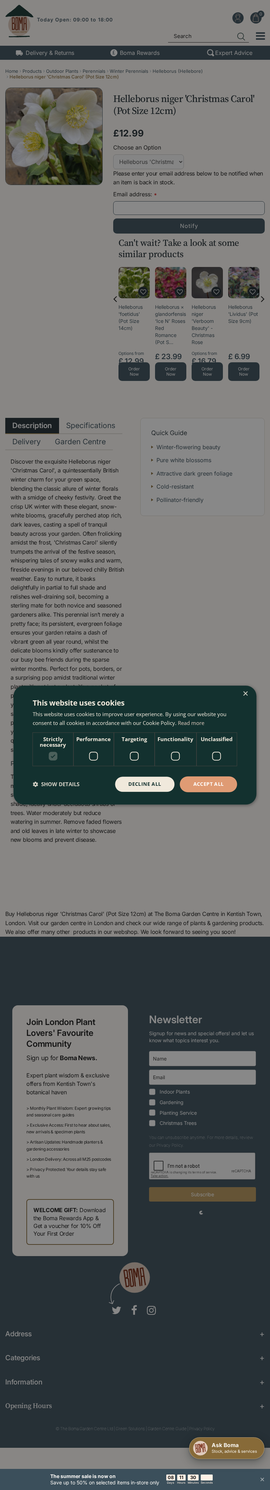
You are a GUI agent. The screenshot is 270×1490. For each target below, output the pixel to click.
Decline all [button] (144, 784)
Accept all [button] (208, 784)
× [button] (245, 693)
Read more (191, 722)
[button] (56, 784)
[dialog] (134, 745)
